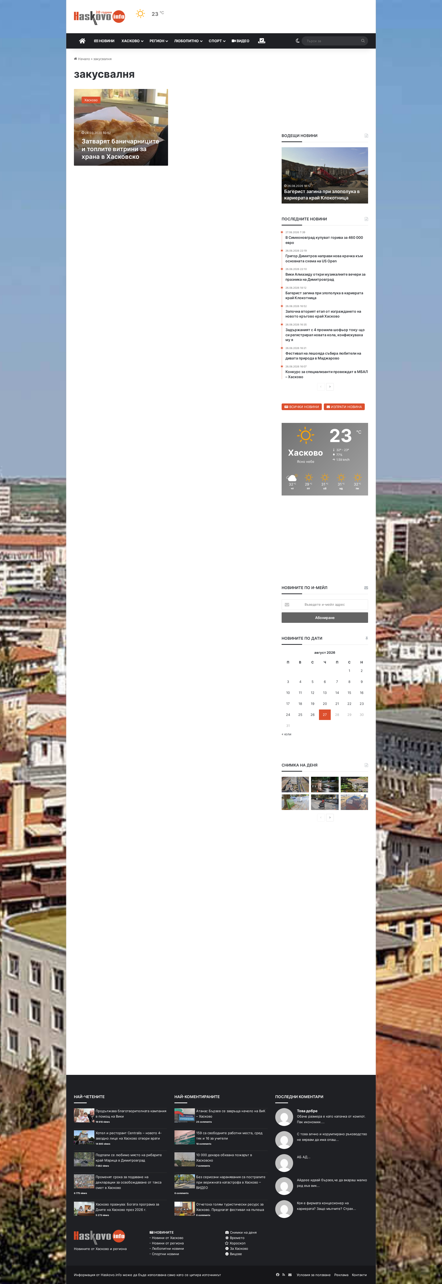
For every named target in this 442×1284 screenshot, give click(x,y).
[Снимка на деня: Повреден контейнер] (295, 802)
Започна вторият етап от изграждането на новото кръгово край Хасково (322, 191)
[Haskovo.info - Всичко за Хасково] (99, 17)
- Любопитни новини (166, 1248)
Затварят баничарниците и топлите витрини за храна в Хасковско (120, 149)
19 (312, 704)
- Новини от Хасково (166, 1238)
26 (313, 715)
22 (349, 704)
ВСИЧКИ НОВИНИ (303, 407)
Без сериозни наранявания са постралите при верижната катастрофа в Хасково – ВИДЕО (231, 1182)
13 (325, 693)
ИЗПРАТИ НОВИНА (346, 407)
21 (337, 704)
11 (300, 693)
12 (312, 693)
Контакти (359, 1275)
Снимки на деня (243, 1232)
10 (288, 693)
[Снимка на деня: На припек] (354, 784)
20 (325, 704)
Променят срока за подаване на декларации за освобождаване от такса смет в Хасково (128, 1182)
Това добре (307, 1111)
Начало (83, 59)
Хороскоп (237, 1243)
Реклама (341, 1275)
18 (300, 704)
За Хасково (238, 1248)
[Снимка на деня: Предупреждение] (354, 802)
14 (337, 693)
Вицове (235, 1254)
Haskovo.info (111, 1275)
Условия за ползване (314, 1275)
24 (288, 715)
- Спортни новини (164, 1254)
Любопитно (186, 41)
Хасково (130, 41)
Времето (237, 1238)
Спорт (215, 41)
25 (300, 715)
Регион (157, 41)
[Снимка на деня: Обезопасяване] (324, 802)
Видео (242, 41)
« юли (286, 734)
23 (362, 704)
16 (361, 693)
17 (288, 704)
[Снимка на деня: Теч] (324, 784)
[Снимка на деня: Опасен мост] (295, 784)
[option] (325, 175)
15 (349, 693)
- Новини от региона (166, 1243)
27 (325, 715)
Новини (106, 41)
